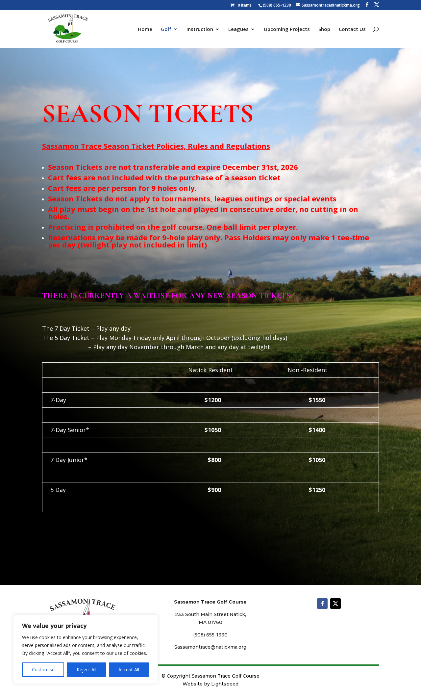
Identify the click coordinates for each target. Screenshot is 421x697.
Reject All (86, 669)
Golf (166, 29)
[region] (85, 649)
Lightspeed (224, 684)
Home (145, 29)
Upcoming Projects (287, 29)
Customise (43, 669)
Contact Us (352, 29)
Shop (324, 29)
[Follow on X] (335, 603)
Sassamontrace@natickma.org (210, 647)
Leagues (238, 29)
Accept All (128, 669)
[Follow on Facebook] (322, 603)
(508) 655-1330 (277, 5)
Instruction (199, 29)
